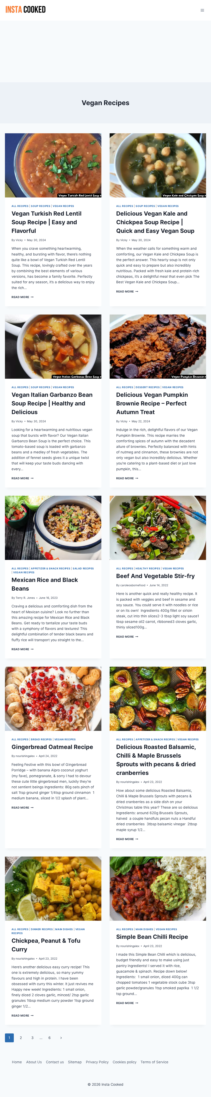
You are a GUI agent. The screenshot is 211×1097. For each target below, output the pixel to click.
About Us (34, 1062)
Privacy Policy (97, 1062)
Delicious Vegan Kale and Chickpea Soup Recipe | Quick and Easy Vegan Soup (155, 222)
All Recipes (20, 206)
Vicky (19, 240)
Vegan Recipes (63, 206)
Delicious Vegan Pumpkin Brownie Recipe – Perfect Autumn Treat (152, 403)
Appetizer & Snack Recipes (50, 568)
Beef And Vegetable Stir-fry (155, 575)
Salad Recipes (83, 568)
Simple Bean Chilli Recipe (152, 936)
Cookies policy (124, 1062)
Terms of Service (154, 1062)
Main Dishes (64, 929)
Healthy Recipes (148, 568)
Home (17, 1062)
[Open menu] (202, 10)
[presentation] (53, 165)
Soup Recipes (40, 206)
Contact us (55, 1062)
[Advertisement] (105, 51)
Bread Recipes (41, 739)
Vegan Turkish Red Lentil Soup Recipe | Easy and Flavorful (47, 222)
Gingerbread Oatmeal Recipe (52, 746)
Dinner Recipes (42, 929)
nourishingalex (25, 756)
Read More (23, 297)
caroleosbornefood (132, 585)
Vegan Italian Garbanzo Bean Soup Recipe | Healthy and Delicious (52, 403)
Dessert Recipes (148, 387)
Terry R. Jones (25, 597)
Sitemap (75, 1062)
